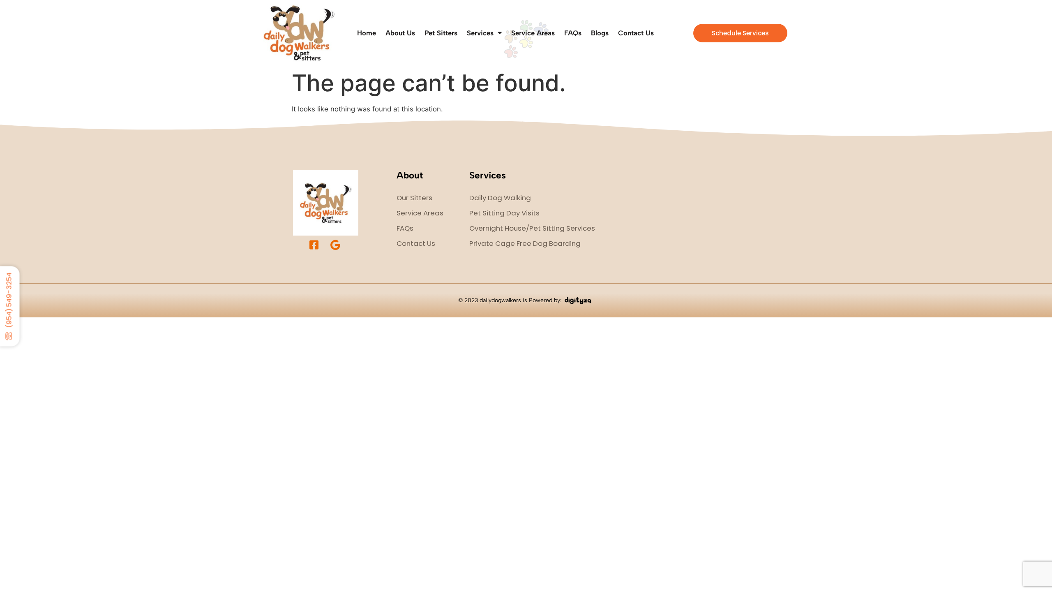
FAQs (572, 33)
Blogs (600, 33)
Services (480, 33)
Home (366, 33)
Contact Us (636, 33)
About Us (400, 33)
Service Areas (533, 33)
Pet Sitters (440, 33)
